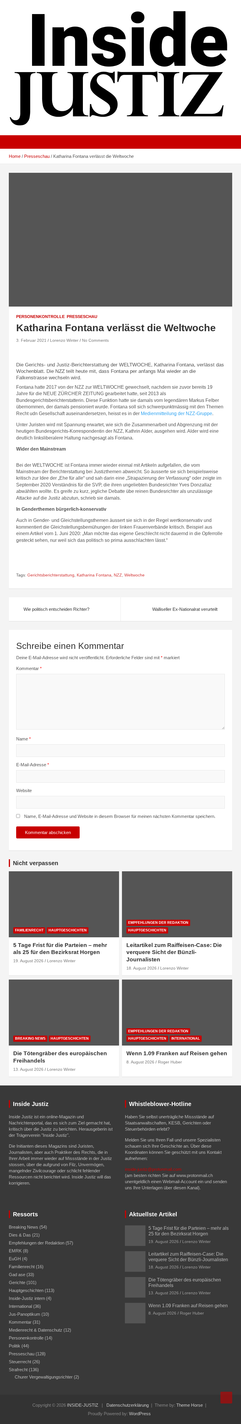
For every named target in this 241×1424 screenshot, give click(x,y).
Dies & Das (20, 1234)
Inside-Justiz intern (27, 1298)
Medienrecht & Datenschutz (35, 1329)
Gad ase (17, 1274)
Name (23, 738)
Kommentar (29, 668)
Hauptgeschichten (67, 930)
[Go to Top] (226, 1397)
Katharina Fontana (94, 575)
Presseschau (82, 316)
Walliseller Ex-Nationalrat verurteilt (184, 609)
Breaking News (30, 1038)
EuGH (15, 1258)
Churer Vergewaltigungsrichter (44, 1376)
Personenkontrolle (40, 316)
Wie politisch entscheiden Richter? (56, 609)
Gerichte (17, 1282)
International (185, 1038)
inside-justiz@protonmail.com (153, 1169)
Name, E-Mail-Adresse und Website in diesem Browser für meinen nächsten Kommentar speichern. (119, 816)
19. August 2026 (28, 960)
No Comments (95, 340)
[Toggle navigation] (16, 142)
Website (24, 790)
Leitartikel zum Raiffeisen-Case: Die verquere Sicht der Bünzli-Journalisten (174, 952)
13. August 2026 (28, 1069)
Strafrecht (18, 1369)
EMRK (15, 1250)
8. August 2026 (140, 1062)
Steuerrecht (20, 1361)
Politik (14, 1345)
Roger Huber (170, 1062)
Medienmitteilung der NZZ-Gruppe (176, 413)
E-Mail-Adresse (32, 764)
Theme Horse (189, 1405)
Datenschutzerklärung (127, 1405)
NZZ (118, 575)
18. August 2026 (141, 968)
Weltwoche (134, 575)
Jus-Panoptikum (24, 1314)
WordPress (140, 1413)
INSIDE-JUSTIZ (82, 1405)
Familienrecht (29, 930)
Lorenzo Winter (64, 340)
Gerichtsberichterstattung (50, 575)
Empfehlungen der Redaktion (158, 923)
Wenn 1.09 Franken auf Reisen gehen (176, 1053)
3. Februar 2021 (31, 340)
